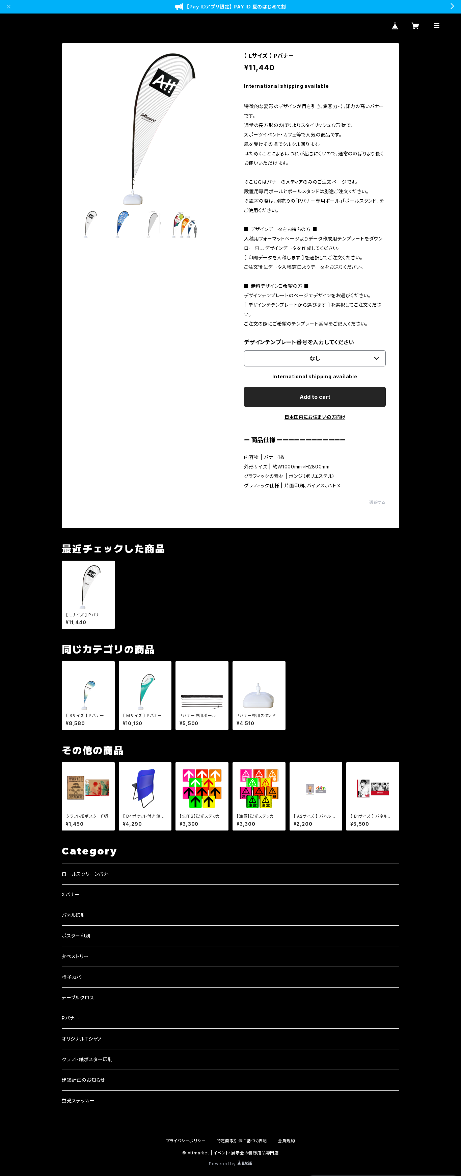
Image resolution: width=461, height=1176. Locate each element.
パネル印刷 (74, 915)
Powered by (223, 1163)
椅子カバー (74, 977)
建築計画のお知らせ (83, 1080)
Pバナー (70, 1018)
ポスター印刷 (76, 936)
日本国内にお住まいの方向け (314, 417)
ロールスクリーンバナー (87, 874)
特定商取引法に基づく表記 (242, 1140)
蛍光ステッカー (78, 1100)
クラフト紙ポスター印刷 (87, 1059)
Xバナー (71, 894)
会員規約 (286, 1140)
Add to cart (315, 396)
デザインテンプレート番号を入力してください (299, 342)
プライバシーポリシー (186, 1140)
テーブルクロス (78, 997)
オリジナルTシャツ (82, 1039)
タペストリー (75, 956)
